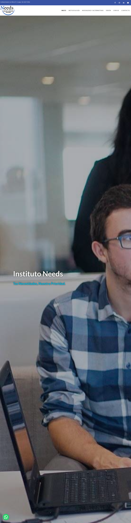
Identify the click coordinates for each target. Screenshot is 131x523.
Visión (108, 10)
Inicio (64, 10)
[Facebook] (115, 3)
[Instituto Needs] (7, 10)
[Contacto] (128, 3)
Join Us (116, 10)
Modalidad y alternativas (92, 10)
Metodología (74, 10)
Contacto (125, 10)
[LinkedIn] (123, 3)
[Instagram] (119, 3)
